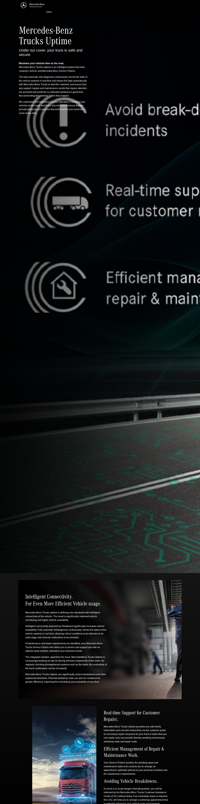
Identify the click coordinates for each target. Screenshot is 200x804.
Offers (49, 12)
